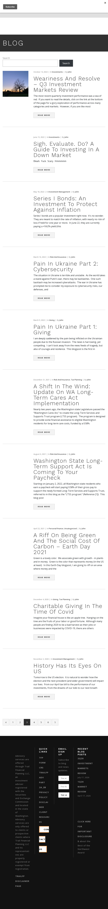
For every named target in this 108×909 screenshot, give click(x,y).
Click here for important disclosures (85, 831)
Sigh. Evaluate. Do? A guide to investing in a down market (66, 149)
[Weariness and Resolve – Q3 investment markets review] (15, 95)
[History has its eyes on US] (15, 676)
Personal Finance (56, 528)
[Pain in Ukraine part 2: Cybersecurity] (15, 281)
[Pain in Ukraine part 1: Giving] (15, 344)
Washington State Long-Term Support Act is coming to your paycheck (68, 469)
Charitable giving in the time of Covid (67, 609)
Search (6, 58)
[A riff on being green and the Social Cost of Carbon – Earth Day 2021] (15, 552)
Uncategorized (70, 528)
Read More (44, 115)
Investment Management (59, 191)
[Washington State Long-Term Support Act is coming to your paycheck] (15, 478)
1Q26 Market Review (82, 786)
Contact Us (44, 839)
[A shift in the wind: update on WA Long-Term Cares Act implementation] (15, 403)
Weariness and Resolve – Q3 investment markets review (66, 84)
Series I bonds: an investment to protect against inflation (65, 204)
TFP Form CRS (42, 762)
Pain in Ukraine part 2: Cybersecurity (65, 266)
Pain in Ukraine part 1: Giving (65, 329)
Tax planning (76, 379)
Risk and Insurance (58, 257)
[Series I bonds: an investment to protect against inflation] (15, 215)
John (70, 72)
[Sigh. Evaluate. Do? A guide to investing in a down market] (15, 155)
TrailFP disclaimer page (22, 881)
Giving (52, 320)
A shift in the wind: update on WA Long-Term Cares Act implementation (63, 395)
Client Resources (44, 817)
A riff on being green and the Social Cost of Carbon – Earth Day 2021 (66, 543)
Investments (57, 72)
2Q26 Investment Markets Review (85, 766)
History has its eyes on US (67, 668)
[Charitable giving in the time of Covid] (15, 614)
